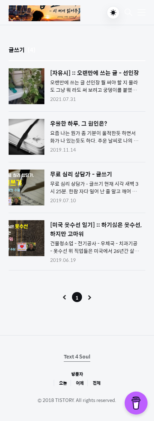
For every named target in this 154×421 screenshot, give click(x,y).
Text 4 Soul (77, 356)
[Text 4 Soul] (44, 13)
